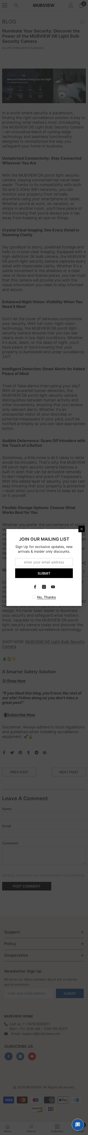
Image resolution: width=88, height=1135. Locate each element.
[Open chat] (78, 1125)
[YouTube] (52, 586)
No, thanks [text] (46, 597)
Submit (44, 573)
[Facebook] (35, 586)
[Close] (81, 529)
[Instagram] (44, 586)
